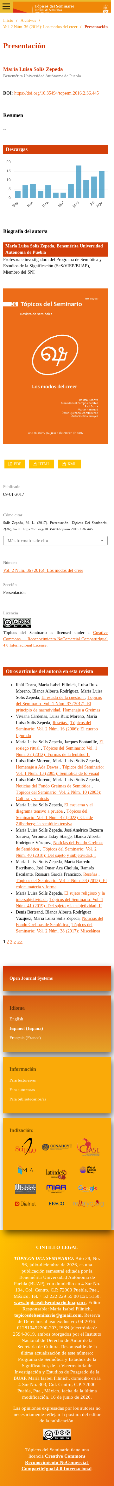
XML (71, 463)
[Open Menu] (6, 6)
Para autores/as (22, 1089)
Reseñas (60, 722)
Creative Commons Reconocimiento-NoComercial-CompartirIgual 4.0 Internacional (57, 1462)
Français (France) (25, 1038)
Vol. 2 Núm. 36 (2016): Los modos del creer (40, 26)
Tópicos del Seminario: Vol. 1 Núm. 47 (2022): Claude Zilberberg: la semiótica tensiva (54, 817)
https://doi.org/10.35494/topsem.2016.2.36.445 (56, 93)
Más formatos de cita (28, 540)
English (16, 1019)
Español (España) (26, 1028)
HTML (43, 463)
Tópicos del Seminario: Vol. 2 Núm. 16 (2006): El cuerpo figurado (57, 729)
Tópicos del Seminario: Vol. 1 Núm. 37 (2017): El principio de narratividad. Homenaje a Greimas (59, 703)
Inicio (8, 20)
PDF (17, 463)
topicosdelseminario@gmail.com (48, 1315)
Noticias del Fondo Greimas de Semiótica (54, 786)
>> (19, 941)
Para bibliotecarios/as (28, 1099)
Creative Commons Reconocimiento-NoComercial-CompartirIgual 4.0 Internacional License (55, 638)
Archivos (28, 20)
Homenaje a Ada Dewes (38, 767)
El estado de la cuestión (63, 697)
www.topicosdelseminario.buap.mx (50, 1302)
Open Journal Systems (31, 978)
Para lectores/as (23, 1080)
